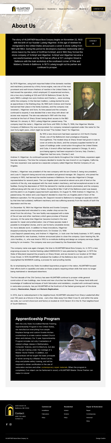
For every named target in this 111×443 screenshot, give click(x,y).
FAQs (43, 417)
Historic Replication (49, 289)
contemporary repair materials (54, 367)
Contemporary (90, 414)
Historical (89, 417)
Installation (45, 410)
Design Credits (100, 438)
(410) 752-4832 (20, 416)
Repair (33, 289)
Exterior (66, 414)
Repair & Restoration (94, 407)
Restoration (23, 289)
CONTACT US (93, 42)
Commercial (46, 407)
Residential (68, 407)
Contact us (98, 9)
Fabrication (45, 414)
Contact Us (19, 418)
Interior (66, 410)
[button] (41, 9)
